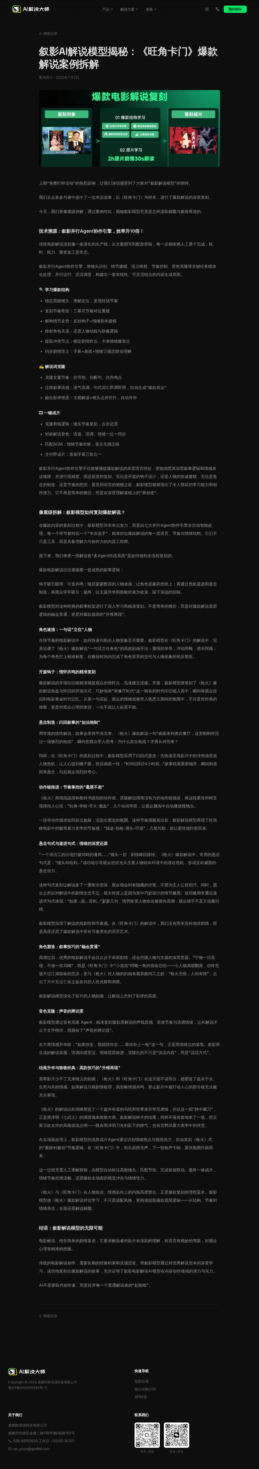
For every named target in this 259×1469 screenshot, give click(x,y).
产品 (105, 9)
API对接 (141, 1397)
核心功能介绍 (145, 1389)
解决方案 (127, 9)
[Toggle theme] (207, 9)
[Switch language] (217, 9)
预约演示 (235, 9)
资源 (149, 9)
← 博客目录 (48, 33)
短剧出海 (142, 1381)
